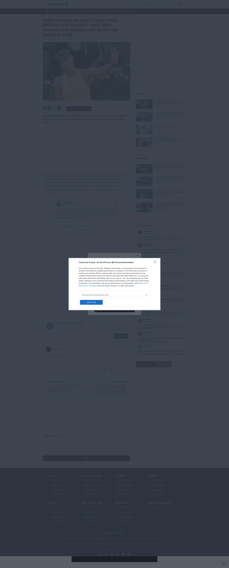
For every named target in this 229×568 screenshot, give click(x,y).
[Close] (156, 262)
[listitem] (114, 295)
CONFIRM (91, 302)
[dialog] (114, 284)
